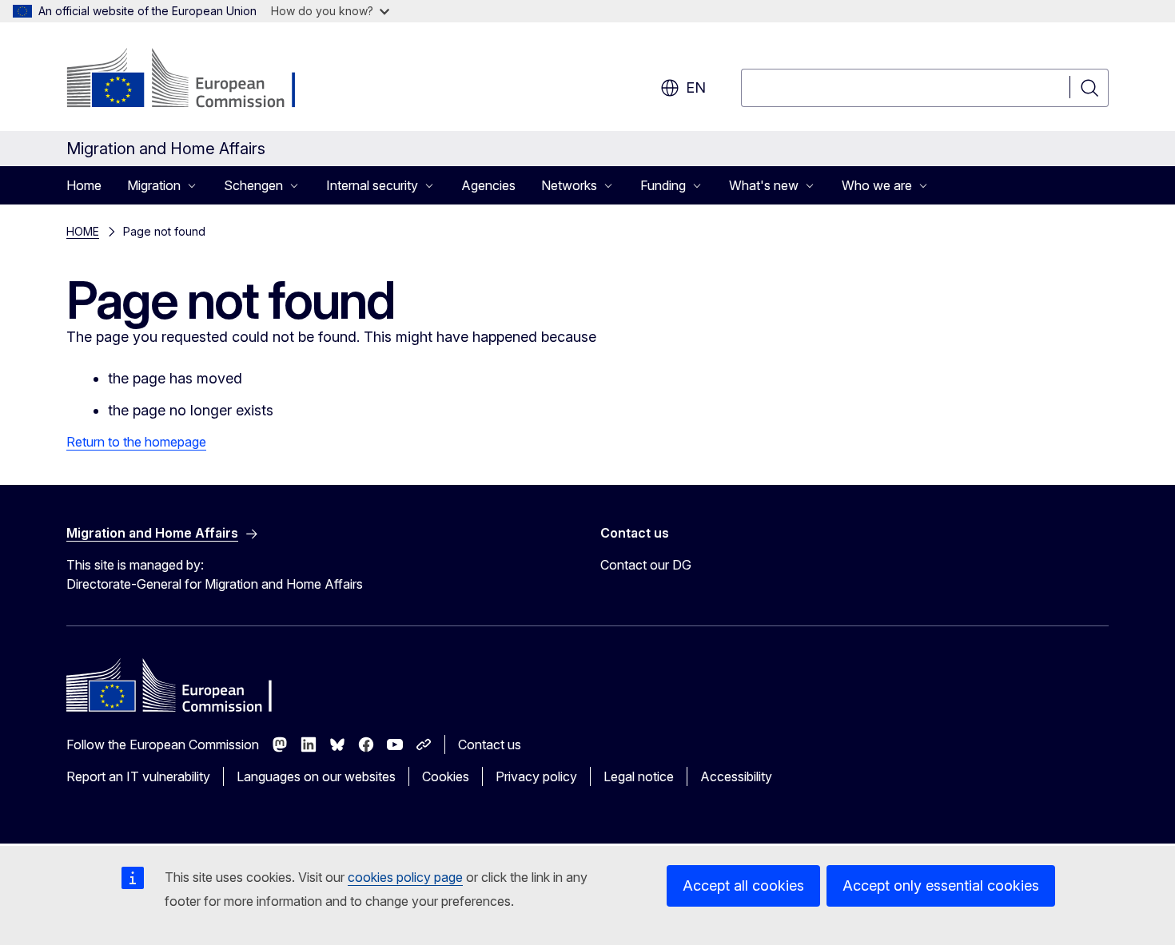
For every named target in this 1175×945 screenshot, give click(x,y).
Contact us (489, 744)
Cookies (445, 776)
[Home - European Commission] (195, 80)
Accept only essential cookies (940, 885)
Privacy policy (536, 776)
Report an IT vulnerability (138, 776)
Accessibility (736, 776)
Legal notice (638, 776)
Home (84, 185)
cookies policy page (405, 877)
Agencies (488, 185)
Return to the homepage (136, 442)
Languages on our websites (316, 776)
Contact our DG (645, 565)
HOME (82, 231)
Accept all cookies (743, 885)
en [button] (696, 87)
